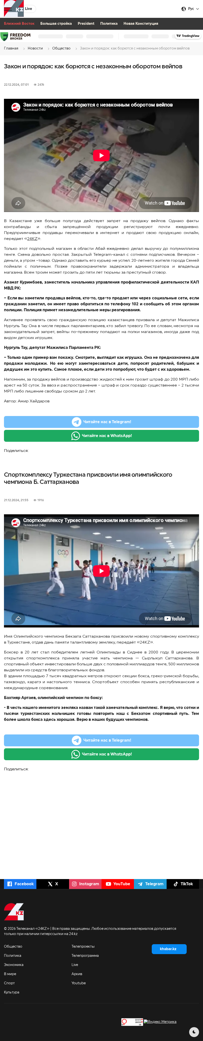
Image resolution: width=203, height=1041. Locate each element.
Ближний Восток (19, 24)
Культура (11, 992)
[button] (8, 9)
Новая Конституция (141, 24)
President (86, 24)
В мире (10, 974)
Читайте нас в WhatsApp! (107, 436)
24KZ (32, 239)
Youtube (79, 983)
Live (75, 965)
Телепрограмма (85, 956)
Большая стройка (56, 24)
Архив (77, 974)
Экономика (14, 965)
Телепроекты (83, 946)
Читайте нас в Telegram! (107, 422)
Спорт (9, 983)
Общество (13, 946)
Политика (109, 24)
